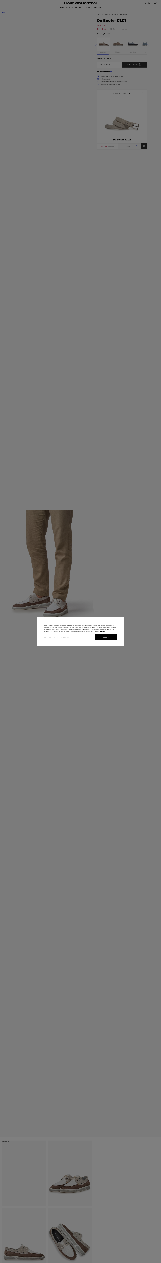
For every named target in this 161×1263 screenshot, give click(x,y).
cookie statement (100, 631)
